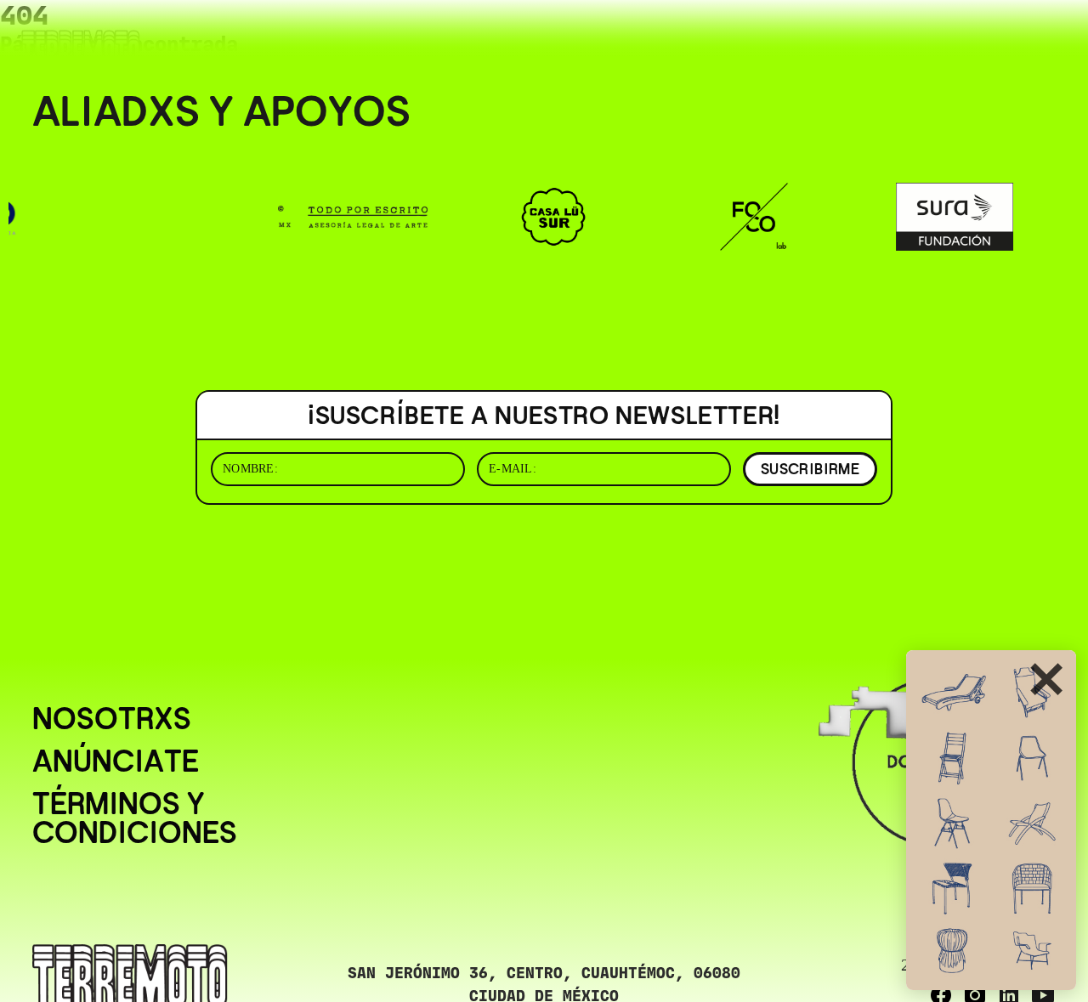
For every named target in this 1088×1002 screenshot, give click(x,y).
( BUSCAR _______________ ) (825, 37)
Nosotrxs (111, 719)
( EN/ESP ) (1007, 37)
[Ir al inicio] (80, 48)
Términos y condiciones (134, 818)
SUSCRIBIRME (810, 468)
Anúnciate (115, 761)
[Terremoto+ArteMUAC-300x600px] (991, 820)
